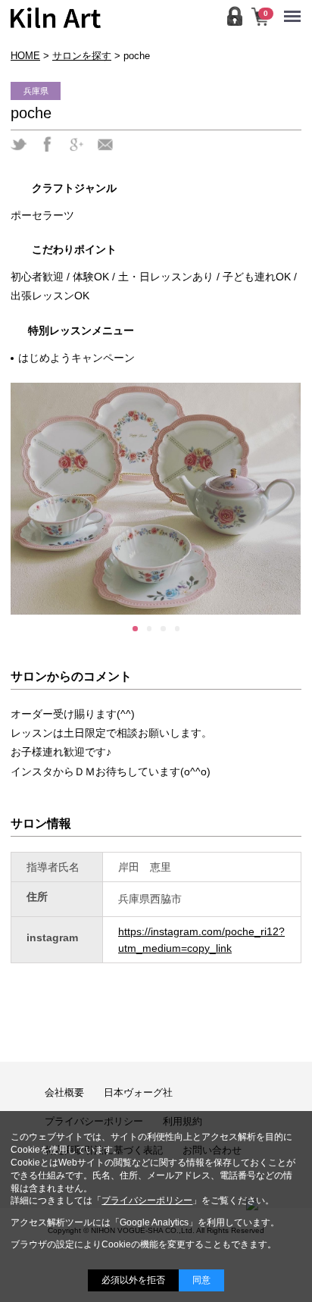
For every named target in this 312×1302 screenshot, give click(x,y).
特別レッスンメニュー (81, 330)
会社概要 (64, 1092)
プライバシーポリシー (146, 1200)
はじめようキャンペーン (76, 358)
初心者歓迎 (37, 277)
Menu (296, 6)
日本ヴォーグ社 (138, 1092)
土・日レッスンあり (166, 277)
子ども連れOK (257, 277)
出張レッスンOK (50, 296)
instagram (52, 937)
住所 (37, 896)
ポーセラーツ (42, 215)
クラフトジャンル (74, 188)
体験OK (91, 277)
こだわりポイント (74, 249)
